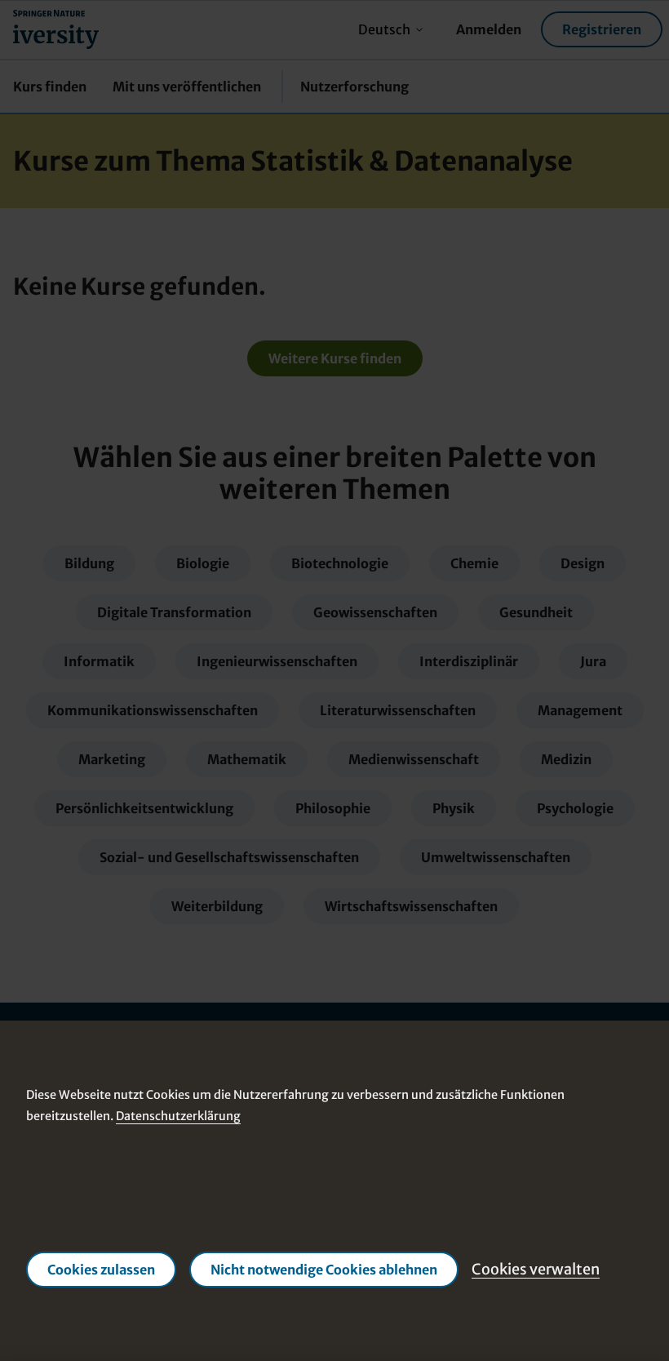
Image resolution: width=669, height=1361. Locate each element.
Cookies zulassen (101, 1270)
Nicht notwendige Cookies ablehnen (323, 1270)
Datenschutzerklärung (178, 1116)
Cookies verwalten (536, 1269)
